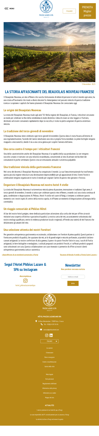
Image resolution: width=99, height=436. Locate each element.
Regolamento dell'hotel (49, 383)
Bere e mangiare (49, 357)
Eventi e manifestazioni (49, 362)
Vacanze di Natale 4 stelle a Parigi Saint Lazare (78, 254)
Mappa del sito (49, 397)
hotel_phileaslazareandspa (25, 285)
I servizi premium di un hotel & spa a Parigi (49, 410)
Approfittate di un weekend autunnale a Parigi (20, 254)
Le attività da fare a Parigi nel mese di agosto (49, 419)
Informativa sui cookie (49, 393)
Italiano (69, 11)
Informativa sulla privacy (49, 388)
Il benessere (49, 352)
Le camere (49, 348)
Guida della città (49, 366)
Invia (73, 283)
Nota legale (49, 374)
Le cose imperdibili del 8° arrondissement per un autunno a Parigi (49, 415)
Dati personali (49, 379)
